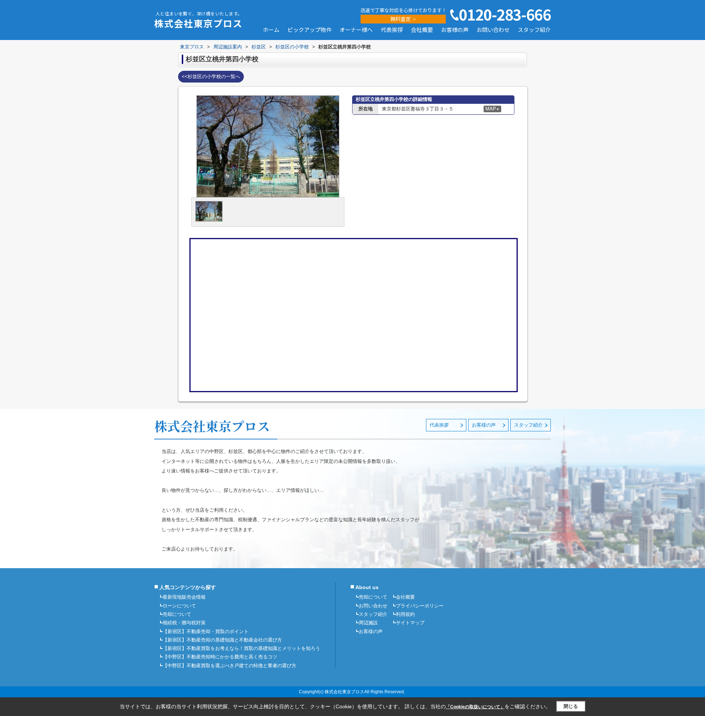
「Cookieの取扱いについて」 (475, 706)
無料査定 (400, 18)
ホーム (271, 30)
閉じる (571, 706)
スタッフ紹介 (534, 30)
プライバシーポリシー (420, 606)
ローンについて (179, 606)
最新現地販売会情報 (184, 597)
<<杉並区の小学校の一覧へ (211, 76)
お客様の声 (455, 30)
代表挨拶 (392, 30)
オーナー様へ (356, 30)
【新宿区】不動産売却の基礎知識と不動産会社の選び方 (222, 640)
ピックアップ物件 (310, 30)
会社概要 (422, 30)
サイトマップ (410, 622)
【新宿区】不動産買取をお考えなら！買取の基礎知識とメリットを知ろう (241, 648)
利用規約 (405, 614)
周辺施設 (368, 622)
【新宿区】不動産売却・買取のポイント (206, 631)
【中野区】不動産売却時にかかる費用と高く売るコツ (220, 657)
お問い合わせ (493, 30)
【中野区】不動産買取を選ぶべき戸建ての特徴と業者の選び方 (229, 665)
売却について (177, 614)
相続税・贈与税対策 (184, 622)
